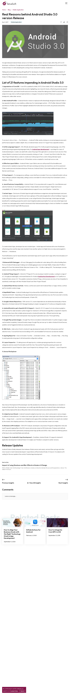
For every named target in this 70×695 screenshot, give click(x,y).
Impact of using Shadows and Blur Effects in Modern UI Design (24, 465)
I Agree (22, 691)
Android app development (40, 149)
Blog (9, 10)
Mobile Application (18, 10)
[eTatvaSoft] (9, 3)
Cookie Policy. (14, 691)
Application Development (46, 276)
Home (4, 10)
